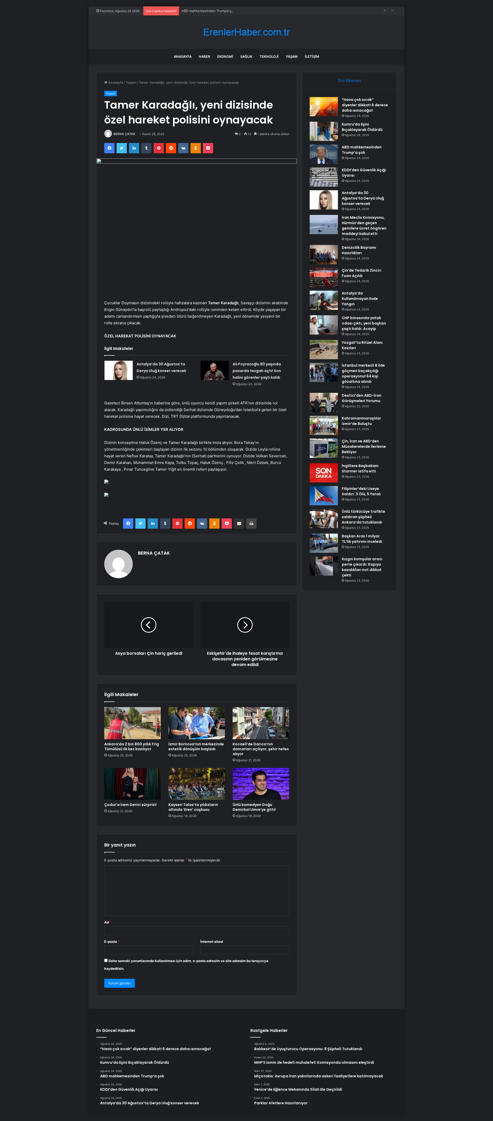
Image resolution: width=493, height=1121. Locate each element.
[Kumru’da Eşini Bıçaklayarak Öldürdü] (324, 131)
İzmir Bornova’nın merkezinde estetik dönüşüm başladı (196, 747)
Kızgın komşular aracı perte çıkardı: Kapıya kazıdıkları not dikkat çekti (362, 567)
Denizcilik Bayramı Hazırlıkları (359, 250)
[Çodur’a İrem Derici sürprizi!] (132, 784)
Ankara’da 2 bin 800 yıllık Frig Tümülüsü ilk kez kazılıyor (131, 747)
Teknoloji (269, 56)
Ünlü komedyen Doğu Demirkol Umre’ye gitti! (254, 807)
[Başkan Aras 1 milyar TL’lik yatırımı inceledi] (324, 543)
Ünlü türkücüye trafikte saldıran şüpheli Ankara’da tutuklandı (363, 517)
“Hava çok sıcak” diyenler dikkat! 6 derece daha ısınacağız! (365, 105)
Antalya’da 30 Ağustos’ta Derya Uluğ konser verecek (363, 198)
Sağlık (246, 56)
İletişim (312, 56)
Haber (204, 56)
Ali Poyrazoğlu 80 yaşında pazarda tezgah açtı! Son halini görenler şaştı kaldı (257, 371)
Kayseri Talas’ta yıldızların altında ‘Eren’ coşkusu (193, 807)
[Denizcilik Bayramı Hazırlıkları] (324, 254)
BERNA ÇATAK (124, 134)
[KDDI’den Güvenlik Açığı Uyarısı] (324, 177)
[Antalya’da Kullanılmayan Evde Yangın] (324, 300)
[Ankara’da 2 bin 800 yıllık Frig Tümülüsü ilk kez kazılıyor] (132, 723)
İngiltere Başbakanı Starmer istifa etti (360, 468)
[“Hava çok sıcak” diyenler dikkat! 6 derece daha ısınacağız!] (324, 106)
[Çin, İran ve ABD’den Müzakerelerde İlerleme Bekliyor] (324, 448)
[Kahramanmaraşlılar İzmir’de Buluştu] (324, 425)
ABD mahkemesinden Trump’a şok (208, 11)
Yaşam (292, 56)
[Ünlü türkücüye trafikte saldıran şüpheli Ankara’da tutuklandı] (324, 518)
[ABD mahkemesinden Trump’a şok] (324, 154)
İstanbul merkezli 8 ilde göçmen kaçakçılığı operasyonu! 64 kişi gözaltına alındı (363, 373)
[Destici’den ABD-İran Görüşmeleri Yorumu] (324, 402)
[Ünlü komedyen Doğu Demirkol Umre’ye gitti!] (261, 784)
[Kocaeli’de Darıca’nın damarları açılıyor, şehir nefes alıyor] (261, 723)
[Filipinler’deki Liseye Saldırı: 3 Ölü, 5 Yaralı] (324, 495)
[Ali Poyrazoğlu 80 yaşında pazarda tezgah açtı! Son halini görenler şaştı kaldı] (215, 370)
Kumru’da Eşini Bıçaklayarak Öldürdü (362, 127)
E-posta (112, 941)
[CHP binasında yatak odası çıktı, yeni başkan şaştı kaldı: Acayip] (324, 325)
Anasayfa (183, 56)
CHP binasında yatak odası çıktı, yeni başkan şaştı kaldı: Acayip (364, 323)
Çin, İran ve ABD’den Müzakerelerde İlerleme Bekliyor (364, 446)
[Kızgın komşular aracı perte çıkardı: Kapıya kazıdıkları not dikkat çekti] (324, 566)
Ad (107, 922)
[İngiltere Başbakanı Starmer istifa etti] (324, 472)
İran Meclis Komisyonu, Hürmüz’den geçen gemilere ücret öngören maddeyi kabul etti (364, 225)
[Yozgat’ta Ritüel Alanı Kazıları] (324, 349)
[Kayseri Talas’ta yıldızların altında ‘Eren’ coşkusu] (196, 784)
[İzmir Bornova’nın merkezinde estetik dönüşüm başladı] (196, 723)
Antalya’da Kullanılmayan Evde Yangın (360, 299)
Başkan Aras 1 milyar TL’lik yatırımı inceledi (362, 539)
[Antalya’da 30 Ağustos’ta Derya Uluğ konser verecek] (119, 370)
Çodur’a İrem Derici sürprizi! (130, 804)
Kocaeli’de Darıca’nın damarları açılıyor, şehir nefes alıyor (261, 749)
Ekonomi (225, 56)
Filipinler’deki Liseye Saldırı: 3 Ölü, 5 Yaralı (361, 491)
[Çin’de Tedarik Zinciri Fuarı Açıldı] (324, 277)
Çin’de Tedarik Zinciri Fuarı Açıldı (361, 273)
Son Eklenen (349, 80)
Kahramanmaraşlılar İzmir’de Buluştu (361, 421)
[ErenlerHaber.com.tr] (246, 32)
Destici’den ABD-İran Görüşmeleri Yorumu (361, 398)
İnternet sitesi (211, 941)
